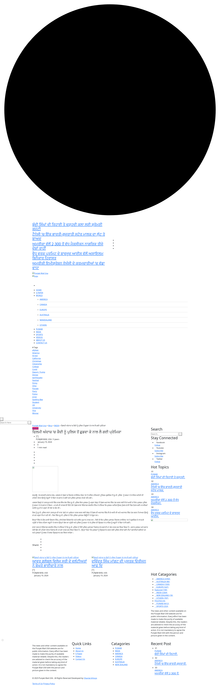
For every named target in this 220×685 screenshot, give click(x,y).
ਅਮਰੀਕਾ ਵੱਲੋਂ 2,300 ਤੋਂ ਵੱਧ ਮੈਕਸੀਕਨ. (165, 501)
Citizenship (37, 364)
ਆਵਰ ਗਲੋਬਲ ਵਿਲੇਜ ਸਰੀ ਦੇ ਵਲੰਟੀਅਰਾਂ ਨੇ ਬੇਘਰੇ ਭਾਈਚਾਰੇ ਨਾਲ (59, 563)
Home (78, 648)
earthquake (37, 377)
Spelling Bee (37, 399)
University (36, 408)
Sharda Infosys (90, 678)
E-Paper (79, 653)
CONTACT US (41, 343)
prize (34, 397)
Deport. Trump (38, 372)
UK (33, 405)
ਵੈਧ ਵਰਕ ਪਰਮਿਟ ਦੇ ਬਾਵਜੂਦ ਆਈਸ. (165, 514)
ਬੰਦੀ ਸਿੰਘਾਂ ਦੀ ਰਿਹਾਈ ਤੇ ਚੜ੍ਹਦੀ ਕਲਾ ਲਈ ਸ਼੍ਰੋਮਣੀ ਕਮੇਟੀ (67, 226)
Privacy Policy (49, 683)
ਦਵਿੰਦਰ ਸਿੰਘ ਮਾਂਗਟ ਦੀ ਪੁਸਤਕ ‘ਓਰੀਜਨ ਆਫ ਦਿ (119, 563)
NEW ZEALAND (121, 664)
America (35, 353)
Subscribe (159, 450)
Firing (34, 383)
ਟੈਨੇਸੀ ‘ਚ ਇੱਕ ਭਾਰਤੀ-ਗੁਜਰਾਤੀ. (170, 663)
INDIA (38, 332)
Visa (34, 410)
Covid (34, 369)
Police (34, 394)
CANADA (43, 304)
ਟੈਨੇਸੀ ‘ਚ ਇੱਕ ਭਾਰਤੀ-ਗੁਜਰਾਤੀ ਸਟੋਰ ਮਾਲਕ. (166, 488)
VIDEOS (39, 337)
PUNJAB (39, 329)
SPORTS (39, 334)
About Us (80, 651)
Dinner (35, 375)
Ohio (34, 386)
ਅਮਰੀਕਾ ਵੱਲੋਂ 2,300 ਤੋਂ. (167, 673)
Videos (78, 656)
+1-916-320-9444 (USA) (99, 269)
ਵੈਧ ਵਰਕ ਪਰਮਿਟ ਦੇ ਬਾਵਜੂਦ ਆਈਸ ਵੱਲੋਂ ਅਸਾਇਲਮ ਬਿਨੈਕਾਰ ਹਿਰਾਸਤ (67, 255)
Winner (35, 413)
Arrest (35, 355)
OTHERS (43, 325)
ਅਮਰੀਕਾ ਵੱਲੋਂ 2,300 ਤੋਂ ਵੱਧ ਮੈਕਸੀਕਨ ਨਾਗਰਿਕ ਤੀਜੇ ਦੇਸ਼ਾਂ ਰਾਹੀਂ (67, 246)
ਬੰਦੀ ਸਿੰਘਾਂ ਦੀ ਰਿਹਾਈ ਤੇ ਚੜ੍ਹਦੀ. (168, 477)
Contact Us (80, 659)
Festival (35, 380)
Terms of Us (37, 683)
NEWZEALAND (46, 320)
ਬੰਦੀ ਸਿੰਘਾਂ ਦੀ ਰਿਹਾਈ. (166, 654)
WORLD (39, 295)
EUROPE (43, 309)
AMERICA (44, 299)
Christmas (36, 361)
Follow (157, 445)
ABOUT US (40, 340)
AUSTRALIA (44, 315)
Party (34, 391)
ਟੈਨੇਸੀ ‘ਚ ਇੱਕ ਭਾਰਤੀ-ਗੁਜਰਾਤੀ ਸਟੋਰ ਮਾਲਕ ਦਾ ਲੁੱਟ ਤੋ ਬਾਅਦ (68, 236)
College (35, 366)
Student (35, 402)
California (36, 358)
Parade (35, 388)
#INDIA (35, 428)
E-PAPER (39, 292)
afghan (35, 350)
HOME (39, 290)
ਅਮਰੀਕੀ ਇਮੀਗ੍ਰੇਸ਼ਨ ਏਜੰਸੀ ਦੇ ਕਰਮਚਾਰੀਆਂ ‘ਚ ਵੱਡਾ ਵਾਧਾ (68, 265)
